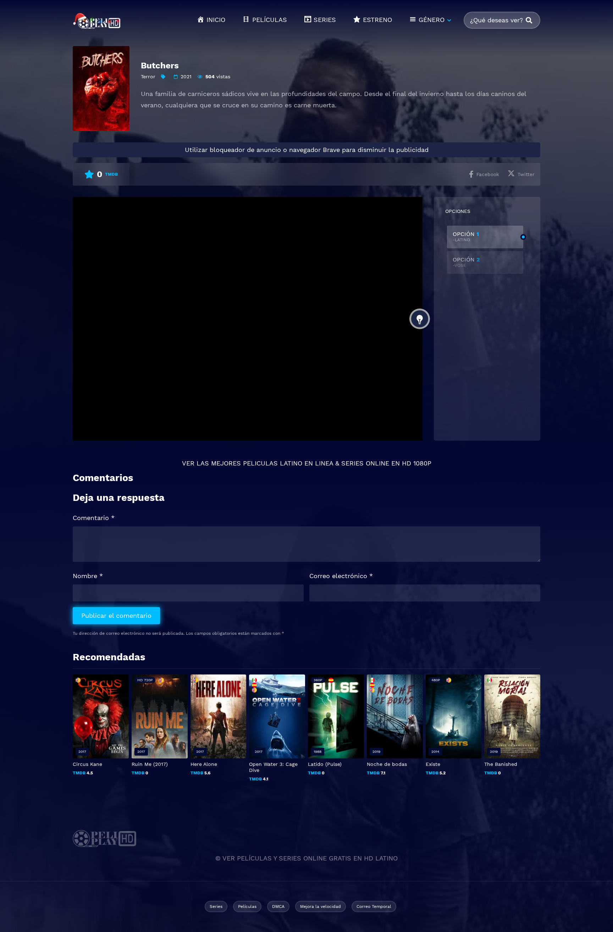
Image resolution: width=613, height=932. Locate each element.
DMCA (278, 906)
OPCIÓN (466, 236)
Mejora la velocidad (320, 906)
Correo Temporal (374, 906)
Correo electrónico (341, 576)
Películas (247, 906)
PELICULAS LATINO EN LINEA (288, 463)
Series (216, 906)
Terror (148, 76)
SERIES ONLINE (365, 463)
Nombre (88, 576)
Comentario (94, 517)
